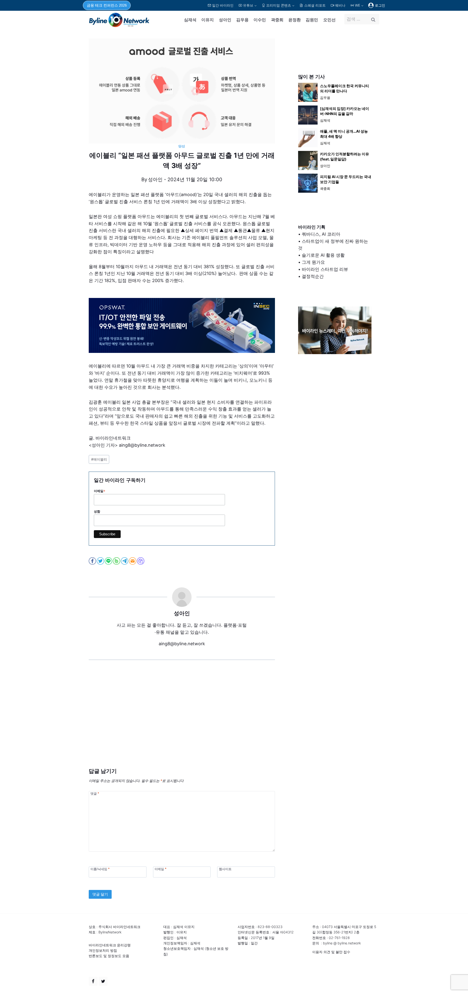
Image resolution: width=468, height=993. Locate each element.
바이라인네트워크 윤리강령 (110, 945)
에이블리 (99, 459)
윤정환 (294, 19)
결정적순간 (313, 276)
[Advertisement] (182, 721)
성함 (97, 511)
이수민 (260, 19)
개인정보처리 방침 (103, 950)
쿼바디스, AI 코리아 (321, 234)
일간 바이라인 (223, 5)
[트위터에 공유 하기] (101, 561)
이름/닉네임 (99, 869)
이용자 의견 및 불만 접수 (331, 952)
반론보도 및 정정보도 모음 (109, 956)
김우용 (242, 19)
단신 (181, 146)
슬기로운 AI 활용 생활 (323, 255)
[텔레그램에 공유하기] (125, 561)
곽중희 (277, 19)
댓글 (94, 793)
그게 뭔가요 (313, 262)
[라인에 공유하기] (109, 561)
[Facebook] (93, 981)
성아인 (225, 19)
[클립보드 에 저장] (141, 561)
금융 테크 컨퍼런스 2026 (107, 5)
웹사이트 (225, 869)
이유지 (207, 19)
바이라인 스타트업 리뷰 (325, 269)
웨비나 (340, 5)
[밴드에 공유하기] (117, 561)
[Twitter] (103, 981)
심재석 (190, 19)
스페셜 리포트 (315, 5)
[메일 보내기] (133, 561)
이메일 (99, 491)
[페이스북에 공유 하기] (93, 561)
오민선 (329, 19)
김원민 (312, 19)
